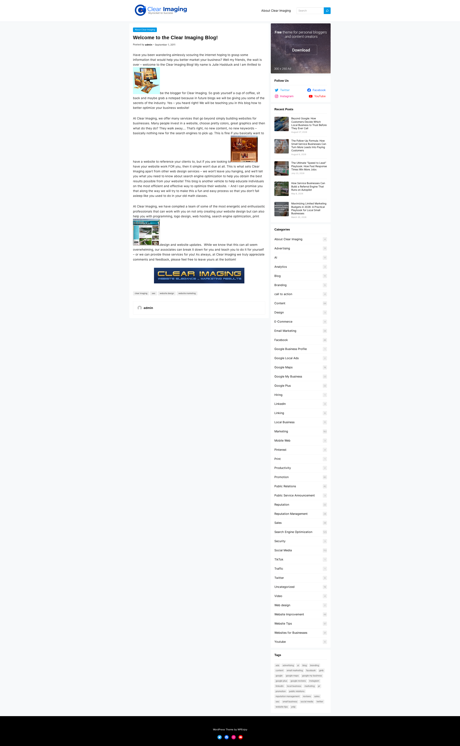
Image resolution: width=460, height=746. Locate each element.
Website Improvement (289, 614)
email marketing (295, 670)
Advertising (282, 248)
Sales (278, 523)
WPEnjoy (242, 729)
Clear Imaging (141, 293)
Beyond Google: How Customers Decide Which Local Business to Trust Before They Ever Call (309, 123)
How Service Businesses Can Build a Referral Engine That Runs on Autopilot (308, 186)
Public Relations (285, 486)
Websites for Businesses (290, 632)
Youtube (280, 641)
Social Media (283, 550)
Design (279, 312)
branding (314, 665)
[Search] (327, 10)
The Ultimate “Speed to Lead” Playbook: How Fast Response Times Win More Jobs (309, 166)
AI (275, 257)
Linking (279, 413)
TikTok (278, 559)
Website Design (167, 293)
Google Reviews (298, 680)
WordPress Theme (223, 729)
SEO (153, 293)
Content (279, 303)
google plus (281, 680)
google (279, 675)
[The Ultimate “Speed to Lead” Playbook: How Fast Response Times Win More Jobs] (281, 168)
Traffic (278, 568)
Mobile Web (282, 440)
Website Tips (283, 623)
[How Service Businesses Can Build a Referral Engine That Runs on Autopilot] (281, 189)
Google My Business (288, 376)
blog (304, 665)
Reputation (281, 504)
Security (280, 541)
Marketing (281, 431)
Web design (282, 605)
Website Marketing (187, 293)
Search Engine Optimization (293, 532)
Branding (280, 285)
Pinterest (280, 449)
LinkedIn (280, 404)
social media (307, 701)
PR (319, 686)
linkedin (280, 686)
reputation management (288, 696)
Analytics (280, 266)
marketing (310, 686)
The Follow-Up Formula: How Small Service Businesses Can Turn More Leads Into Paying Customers (308, 145)
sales (316, 696)
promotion (281, 691)
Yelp (293, 706)
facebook (311, 670)
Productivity (282, 468)
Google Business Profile (290, 349)
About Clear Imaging (276, 10)
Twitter (279, 578)
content (279, 670)
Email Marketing (285, 331)
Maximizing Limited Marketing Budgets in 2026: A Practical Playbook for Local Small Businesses (308, 208)
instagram (314, 680)
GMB (321, 670)
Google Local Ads (286, 358)
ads (277, 665)
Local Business (284, 422)
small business (290, 701)
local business (294, 686)
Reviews (307, 696)
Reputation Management (291, 514)
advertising (288, 665)
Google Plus (282, 385)
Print (277, 459)
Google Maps (283, 367)
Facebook (281, 340)
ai (298, 665)
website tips (282, 706)
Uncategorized (284, 587)
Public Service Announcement (294, 495)
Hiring (278, 395)
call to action (283, 294)
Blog (277, 276)
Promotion (281, 477)
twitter (320, 701)
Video (278, 596)
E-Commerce (283, 321)
